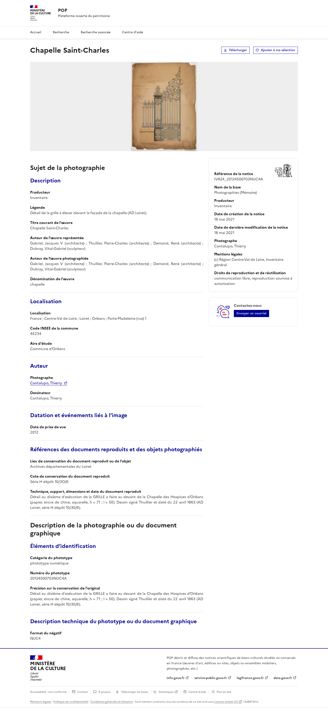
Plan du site (224, 692)
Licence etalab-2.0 (226, 702)
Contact (82, 692)
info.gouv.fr (176, 678)
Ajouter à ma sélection (278, 50)
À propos (104, 692)
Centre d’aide (197, 692)
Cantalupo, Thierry (46, 383)
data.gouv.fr (283, 678)
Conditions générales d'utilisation (111, 702)
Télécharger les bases (134, 692)
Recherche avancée (95, 32)
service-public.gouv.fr (210, 678)
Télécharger (238, 50)
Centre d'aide (132, 32)
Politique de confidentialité (70, 702)
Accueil (35, 32)
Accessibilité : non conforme (48, 692)
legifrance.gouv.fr (250, 678)
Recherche (61, 32)
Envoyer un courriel (251, 313)
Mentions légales (40, 702)
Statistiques (166, 692)
